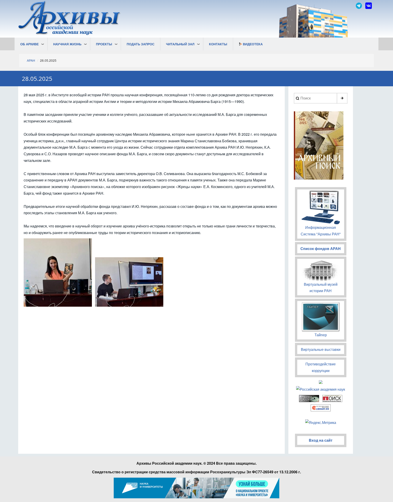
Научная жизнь (67, 44)
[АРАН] (69, 18)
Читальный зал (180, 44)
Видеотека (253, 44)
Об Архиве (29, 44)
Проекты (104, 44)
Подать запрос (140, 44)
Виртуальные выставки (320, 349)
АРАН (31, 60)
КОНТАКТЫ (218, 44)
